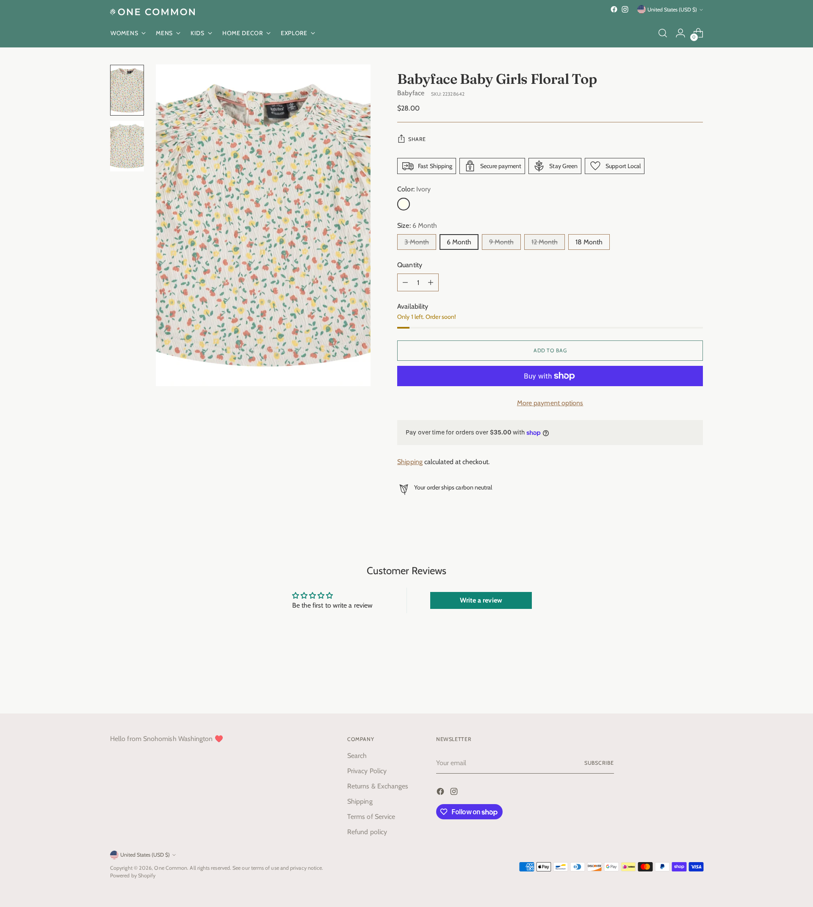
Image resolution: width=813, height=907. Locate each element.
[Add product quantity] (430, 282)
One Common (170, 868)
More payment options (550, 403)
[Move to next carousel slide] (696, 684)
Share (417, 139)
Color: (414, 189)
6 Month (459, 242)
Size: (417, 225)
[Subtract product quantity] (405, 282)
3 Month (416, 242)
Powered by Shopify (132, 875)
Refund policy (367, 832)
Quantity (409, 265)
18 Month (589, 242)
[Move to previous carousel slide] (676, 684)
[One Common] (152, 11)
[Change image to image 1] (127, 90)
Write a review (481, 600)
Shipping (410, 462)
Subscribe (599, 763)
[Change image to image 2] (127, 146)
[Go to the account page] (680, 33)
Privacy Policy (367, 771)
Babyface (410, 93)
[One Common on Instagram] (625, 9)
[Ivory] (403, 204)
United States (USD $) (672, 9)
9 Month (501, 242)
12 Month (544, 242)
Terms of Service (371, 817)
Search (357, 756)
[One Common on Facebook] (614, 9)
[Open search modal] (662, 33)
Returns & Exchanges (378, 786)
